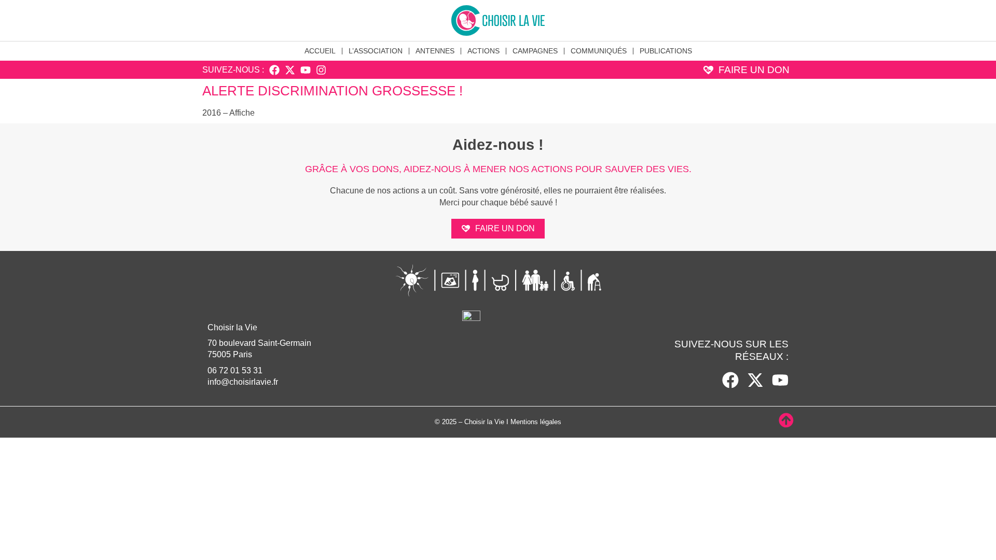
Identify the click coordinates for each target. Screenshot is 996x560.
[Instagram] (321, 70)
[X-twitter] (290, 70)
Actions (483, 51)
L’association (376, 51)
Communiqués (599, 51)
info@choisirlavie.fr (243, 381)
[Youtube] (305, 70)
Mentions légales (535, 422)
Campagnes (535, 51)
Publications (666, 51)
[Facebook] (274, 70)
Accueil (320, 51)
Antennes (435, 51)
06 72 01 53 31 (235, 370)
